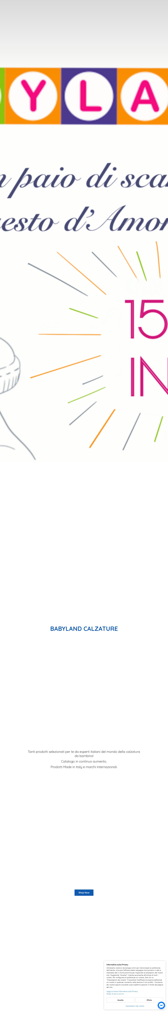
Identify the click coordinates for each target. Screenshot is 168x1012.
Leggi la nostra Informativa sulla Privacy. (122, 991)
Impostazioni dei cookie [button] (135, 1006)
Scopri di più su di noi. (115, 994)
